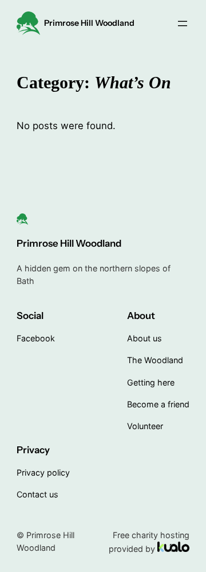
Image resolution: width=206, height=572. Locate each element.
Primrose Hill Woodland (89, 23)
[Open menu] (182, 23)
